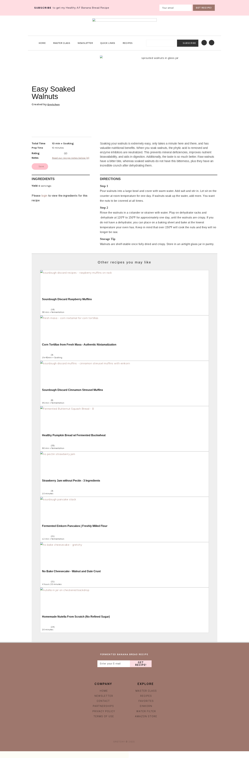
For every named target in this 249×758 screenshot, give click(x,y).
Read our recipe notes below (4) (70, 157)
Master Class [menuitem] (61, 43)
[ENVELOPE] (132, 735)
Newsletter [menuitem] (85, 43)
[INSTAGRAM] (117, 735)
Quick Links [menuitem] (107, 43)
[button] (213, 127)
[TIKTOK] (124, 735)
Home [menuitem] (42, 43)
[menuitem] (129, 43)
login (44, 195)
